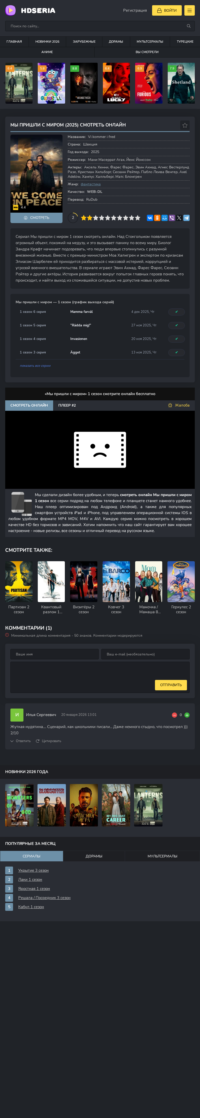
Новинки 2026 (47, 42)
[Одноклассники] (157, 218)
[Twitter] (179, 218)
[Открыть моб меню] (189, 10)
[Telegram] (186, 218)
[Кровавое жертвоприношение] (52, 805)
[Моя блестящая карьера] (116, 805)
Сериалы (31, 856)
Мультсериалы (150, 42)
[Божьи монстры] (19, 805)
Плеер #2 (67, 405)
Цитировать (51, 741)
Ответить (23, 741)
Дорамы (116, 42)
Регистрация (135, 10)
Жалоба (182, 405)
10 (138, 218)
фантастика (91, 184)
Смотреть (39, 217)
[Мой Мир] (164, 218)
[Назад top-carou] (5, 83)
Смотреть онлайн (29, 405)
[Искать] (189, 26)
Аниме (47, 52)
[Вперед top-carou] (195, 83)
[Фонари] (148, 805)
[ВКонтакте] (150, 218)
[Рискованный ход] (84, 805)
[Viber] (172, 218)
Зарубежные (84, 42)
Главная (14, 42)
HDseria (38, 10)
